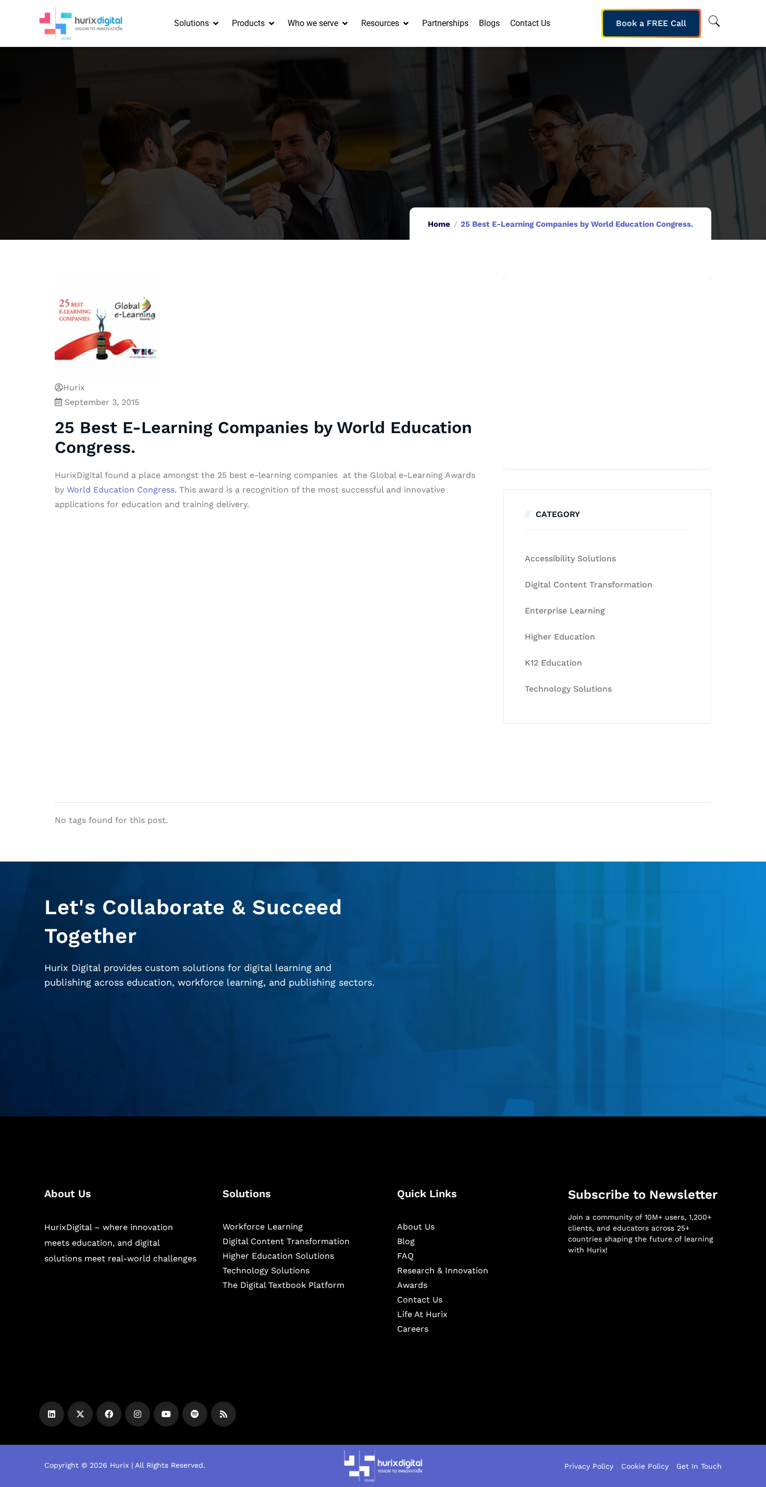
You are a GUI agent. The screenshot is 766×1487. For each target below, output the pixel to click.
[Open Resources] (407, 23)
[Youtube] (166, 1414)
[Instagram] (137, 1414)
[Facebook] (108, 1414)
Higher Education (560, 637)
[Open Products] (272, 23)
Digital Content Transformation (588, 584)
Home (439, 224)
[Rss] (223, 1414)
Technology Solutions (568, 689)
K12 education (553, 663)
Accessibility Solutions (570, 558)
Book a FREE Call (651, 23)
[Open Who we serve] (346, 23)
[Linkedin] (51, 1414)
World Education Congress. (122, 490)
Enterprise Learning (565, 611)
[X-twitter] (80, 1414)
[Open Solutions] (216, 23)
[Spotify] (194, 1414)
